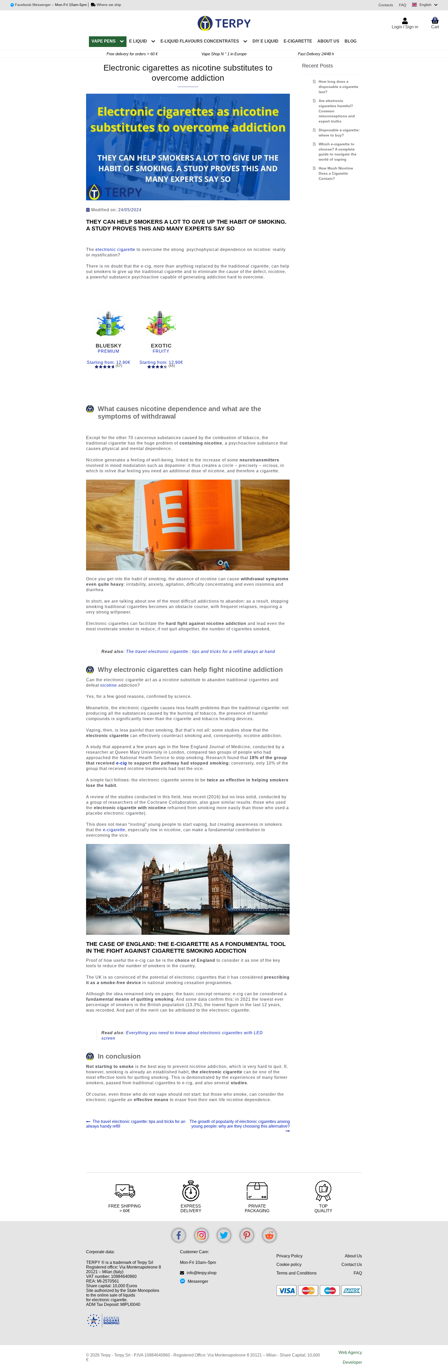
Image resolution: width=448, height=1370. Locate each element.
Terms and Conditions (296, 1273)
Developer (352, 1362)
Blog (350, 41)
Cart (435, 23)
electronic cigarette (115, 249)
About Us (353, 1256)
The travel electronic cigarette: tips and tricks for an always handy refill (135, 1123)
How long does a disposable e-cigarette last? (338, 86)
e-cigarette (298, 41)
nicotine (108, 685)
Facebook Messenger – (35, 5)
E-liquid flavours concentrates (199, 41)
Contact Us (351, 1264)
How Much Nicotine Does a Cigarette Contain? (336, 173)
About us (328, 41)
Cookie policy (289, 1264)
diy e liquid (265, 41)
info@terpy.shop (201, 1273)
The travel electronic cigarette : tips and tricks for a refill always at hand (200, 651)
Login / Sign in (405, 27)
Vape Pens (104, 41)
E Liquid (138, 41)
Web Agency (350, 1352)
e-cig (121, 763)
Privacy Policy (289, 1256)
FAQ (402, 5)
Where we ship (109, 5)
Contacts (386, 5)
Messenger (198, 1281)
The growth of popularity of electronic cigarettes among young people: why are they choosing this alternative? (239, 1123)
